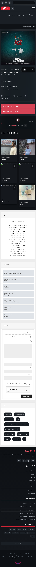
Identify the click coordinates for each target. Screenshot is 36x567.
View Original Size (19, 61)
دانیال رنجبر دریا (16, 439)
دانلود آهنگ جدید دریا (9, 434)
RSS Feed (17, 543)
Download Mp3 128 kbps (12, 112)
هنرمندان (32, 487)
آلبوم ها (33, 474)
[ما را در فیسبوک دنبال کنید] (6, 2)
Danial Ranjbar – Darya (29, 27)
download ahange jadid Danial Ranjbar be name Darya (16, 424)
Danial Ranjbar (18, 69)
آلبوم (33, 536)
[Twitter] (19, 460)
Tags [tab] (5, 405)
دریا (24, 439)
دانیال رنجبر (7, 439)
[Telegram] (33, 460)
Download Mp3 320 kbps (12, 107)
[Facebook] (24, 460)
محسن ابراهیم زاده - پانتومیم (27, 513)
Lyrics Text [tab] (6, 215)
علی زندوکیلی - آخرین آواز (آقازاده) (27, 507)
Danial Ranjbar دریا (9, 419)
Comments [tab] (6, 325)
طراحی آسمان (15, 558)
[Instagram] (28, 460)
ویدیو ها (33, 477)
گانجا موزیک (7, 533)
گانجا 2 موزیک (13, 556)
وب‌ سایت (30, 375)
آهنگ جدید (23, 533)
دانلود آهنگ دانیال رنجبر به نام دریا (21, 15)
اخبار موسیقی (31, 490)
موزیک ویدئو (31, 533)
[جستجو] (14, 2)
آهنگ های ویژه (31, 480)
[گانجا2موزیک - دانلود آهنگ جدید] (5, 8)
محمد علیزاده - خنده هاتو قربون (27, 516)
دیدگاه (30, 341)
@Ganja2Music (4, 98)
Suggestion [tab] (6, 264)
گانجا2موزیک (31, 529)
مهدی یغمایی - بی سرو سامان (27, 510)
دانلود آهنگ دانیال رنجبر (23, 434)
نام (31, 361)
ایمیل (31, 368)
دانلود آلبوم (12, 529)
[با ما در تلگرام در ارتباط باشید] (9, 2)
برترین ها (32, 484)
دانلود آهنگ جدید (30, 471)
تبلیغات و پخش (31, 493)
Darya (18, 419)
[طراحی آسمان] (18, 563)
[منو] (33, 8)
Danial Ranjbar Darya (19, 414)
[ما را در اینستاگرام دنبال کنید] (2, 2)
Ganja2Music (7, 96)
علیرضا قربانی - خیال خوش (28, 503)
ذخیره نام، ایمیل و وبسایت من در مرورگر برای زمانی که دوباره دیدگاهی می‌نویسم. (19, 384)
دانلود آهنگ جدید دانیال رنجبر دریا (12, 429)
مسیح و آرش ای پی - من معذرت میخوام (25, 519)
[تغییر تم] (12, 8)
